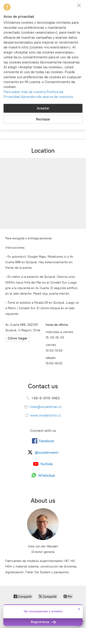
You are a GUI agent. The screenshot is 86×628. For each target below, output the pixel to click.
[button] (79, 5)
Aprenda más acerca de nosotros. (47, 97)
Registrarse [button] (40, 622)
